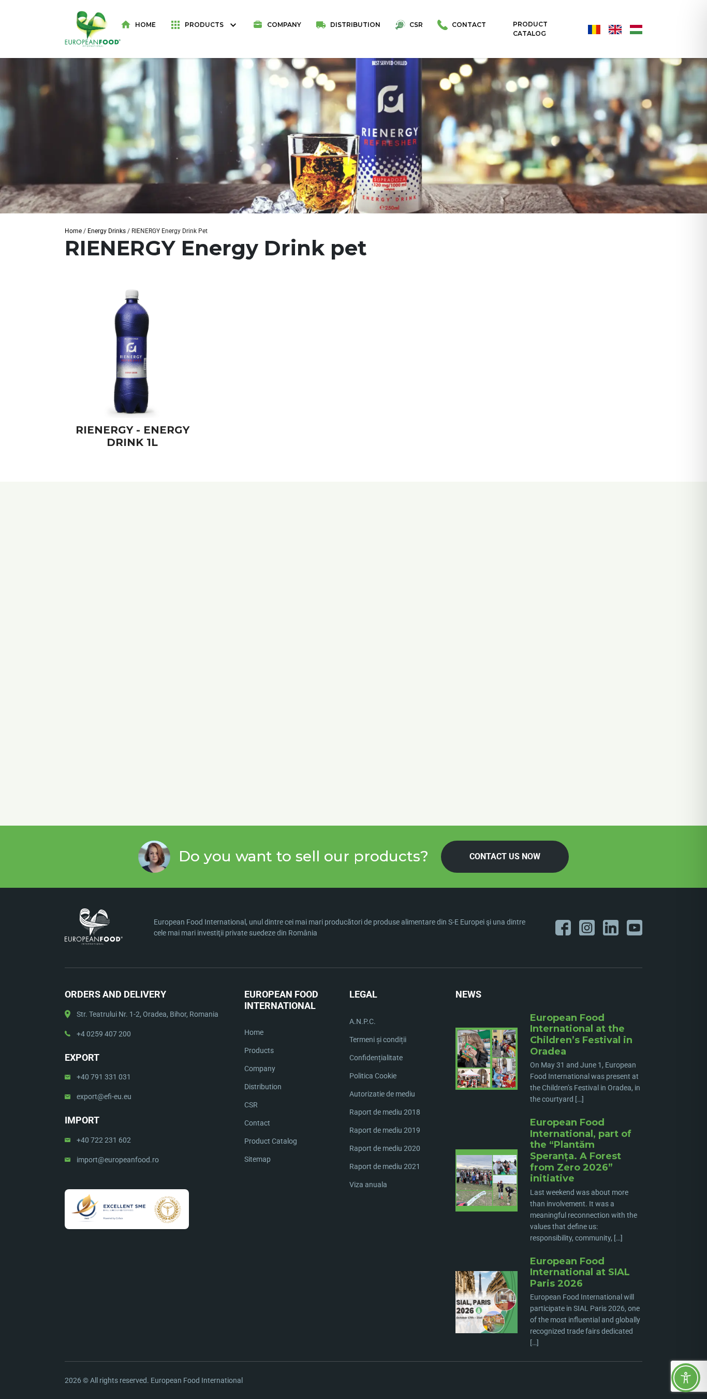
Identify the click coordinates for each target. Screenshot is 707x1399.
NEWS (468, 994)
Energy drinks (106, 231)
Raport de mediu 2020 (384, 1148)
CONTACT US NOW (504, 856)
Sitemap (257, 1159)
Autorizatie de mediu (382, 1094)
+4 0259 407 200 (104, 1034)
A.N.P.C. (362, 1021)
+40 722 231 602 (104, 1140)
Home (145, 24)
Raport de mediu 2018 (384, 1112)
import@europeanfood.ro (118, 1160)
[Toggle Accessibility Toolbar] (685, 1377)
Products (204, 24)
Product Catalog (530, 28)
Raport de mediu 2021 (384, 1166)
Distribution (355, 24)
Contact (469, 24)
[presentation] (65, 611)
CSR (416, 24)
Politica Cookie (372, 1076)
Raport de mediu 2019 (384, 1130)
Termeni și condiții (377, 1039)
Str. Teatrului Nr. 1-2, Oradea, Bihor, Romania (147, 1014)
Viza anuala (368, 1184)
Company (284, 24)
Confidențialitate (376, 1058)
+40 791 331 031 (104, 1077)
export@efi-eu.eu (104, 1096)
